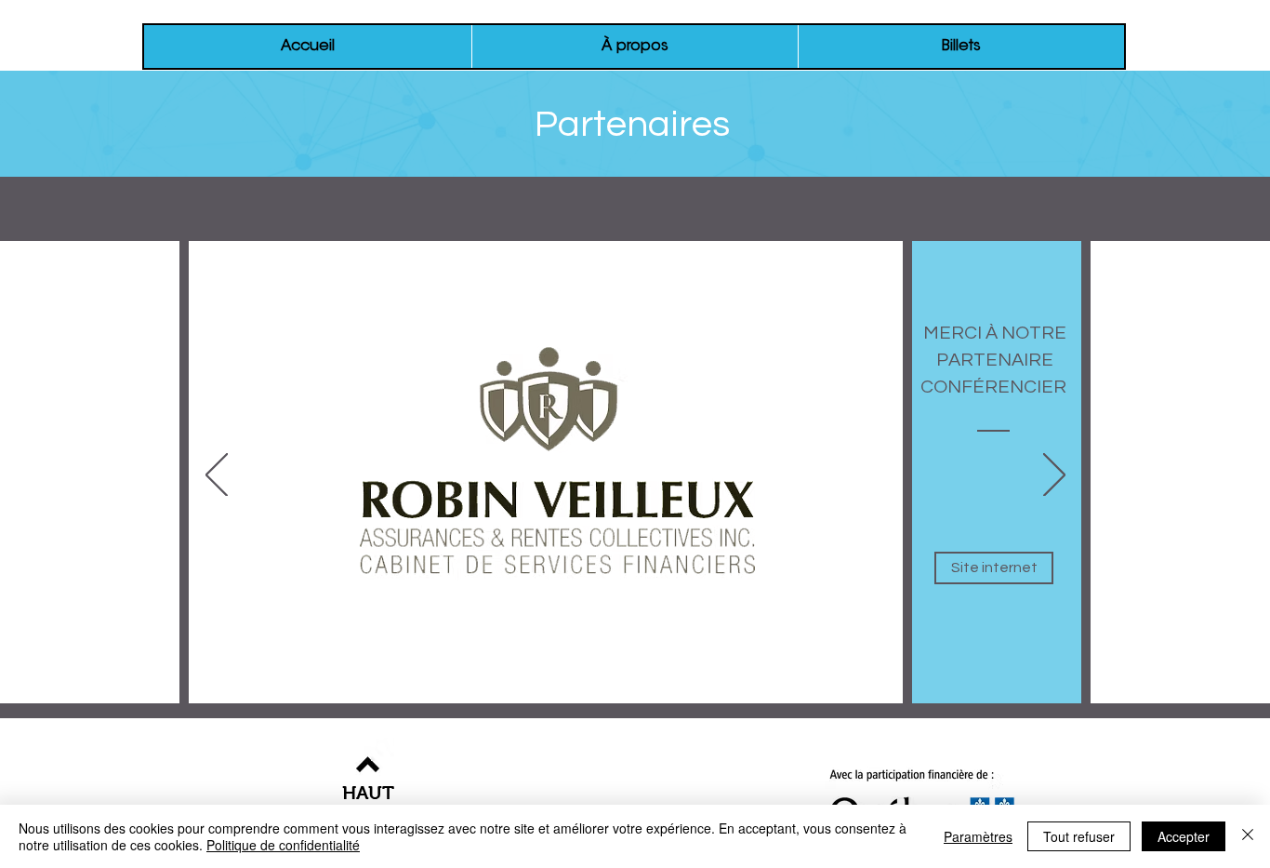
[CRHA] (425, 686)
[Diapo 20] (876, 686)
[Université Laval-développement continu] (676, 686)
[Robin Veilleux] (397, 687)
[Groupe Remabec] (525, 686)
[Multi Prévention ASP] (575, 686)
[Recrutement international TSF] (450, 686)
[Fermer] (1248, 836)
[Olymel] (550, 686)
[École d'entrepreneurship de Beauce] (776, 686)
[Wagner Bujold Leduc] (500, 686)
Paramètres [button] (978, 836)
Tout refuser (1079, 836)
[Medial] (651, 686)
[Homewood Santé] (625, 686)
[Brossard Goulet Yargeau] (600, 686)
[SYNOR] (701, 686)
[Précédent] (216, 476)
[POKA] (726, 686)
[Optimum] (826, 686)
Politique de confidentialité (283, 844)
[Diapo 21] (902, 686)
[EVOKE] (751, 686)
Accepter (1184, 836)
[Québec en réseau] (801, 686)
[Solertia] (475, 686)
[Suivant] (1054, 476)
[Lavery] (370, 686)
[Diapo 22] (851, 686)
